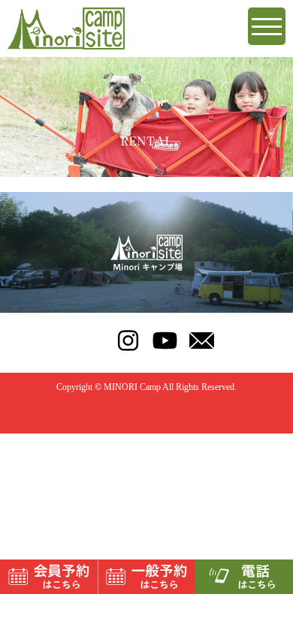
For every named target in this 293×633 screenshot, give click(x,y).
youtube (165, 340)
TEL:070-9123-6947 (91, 340)
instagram (128, 340)
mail (202, 340)
